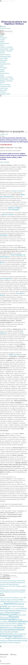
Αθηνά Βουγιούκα (23, 601)
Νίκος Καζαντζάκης (6, 632)
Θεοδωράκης (3, 235)
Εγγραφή (2, 39)
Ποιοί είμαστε (3, 37)
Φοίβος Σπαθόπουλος (14, 638)
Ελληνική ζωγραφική (12, 613)
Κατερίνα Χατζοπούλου (6, 623)
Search (1, 576)
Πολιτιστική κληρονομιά (20, 634)
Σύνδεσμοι (3, 62)
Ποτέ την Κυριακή (6, 278)
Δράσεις (2, 45)
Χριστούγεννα (4, 642)
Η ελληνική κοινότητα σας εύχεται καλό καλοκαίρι (12, 580)
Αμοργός (2, 604)
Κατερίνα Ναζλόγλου (18, 621)
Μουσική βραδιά (17, 629)
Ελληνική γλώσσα (4, 43)
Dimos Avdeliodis (13, 597)
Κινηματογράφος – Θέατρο (7, 49)
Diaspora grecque (4, 597)
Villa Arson (15, 599)
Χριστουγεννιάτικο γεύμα (18, 640)
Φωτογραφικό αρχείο (5, 56)
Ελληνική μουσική (8, 614)
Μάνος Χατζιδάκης (4, 162)
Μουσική (2, 52)
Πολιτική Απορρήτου (5, 663)
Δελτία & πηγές (4, 58)
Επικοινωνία (3, 657)
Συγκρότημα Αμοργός (11, 635)
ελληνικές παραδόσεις (15, 642)
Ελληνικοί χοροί (4, 617)
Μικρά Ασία (11, 627)
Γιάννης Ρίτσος (20, 606)
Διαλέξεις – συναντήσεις (6, 47)
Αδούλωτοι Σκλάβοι (14, 207)
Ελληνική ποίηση (21, 615)
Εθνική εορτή (12, 608)
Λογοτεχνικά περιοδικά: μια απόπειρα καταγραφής (12, 590)
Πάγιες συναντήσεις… (5, 54)
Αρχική (1, 36)
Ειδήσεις (2, 41)
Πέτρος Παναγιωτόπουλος (9, 633)
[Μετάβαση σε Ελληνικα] (3, 26)
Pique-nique (10, 599)
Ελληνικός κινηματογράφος (9, 618)
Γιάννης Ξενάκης (11, 606)
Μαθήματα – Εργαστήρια (6, 51)
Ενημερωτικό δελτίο (5, 64)
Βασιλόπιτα (10, 603)
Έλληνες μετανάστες (13, 602)
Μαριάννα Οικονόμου (11, 625)
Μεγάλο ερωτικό (14, 354)
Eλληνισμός (21, 597)
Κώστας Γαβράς (17, 623)
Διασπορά (4, 608)
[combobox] (6, 32)
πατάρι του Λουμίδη (17, 191)
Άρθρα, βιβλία (3, 60)
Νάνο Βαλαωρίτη (8, 196)
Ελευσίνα (17, 608)
